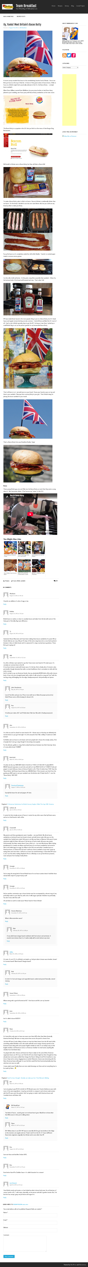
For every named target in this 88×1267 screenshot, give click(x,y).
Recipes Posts (21, 16)
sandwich (23, 581)
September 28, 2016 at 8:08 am (18, 1013)
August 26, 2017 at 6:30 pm (17, 1149)
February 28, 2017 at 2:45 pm (18, 973)
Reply (4, 604)
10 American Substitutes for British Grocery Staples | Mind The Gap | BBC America (30, 804)
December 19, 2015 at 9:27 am (19, 913)
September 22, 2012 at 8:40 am (18, 727)
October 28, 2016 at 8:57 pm (17, 1031)
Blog (72, 6)
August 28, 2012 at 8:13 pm (16, 633)
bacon (14, 581)
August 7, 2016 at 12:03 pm (18, 787)
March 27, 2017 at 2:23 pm (18, 1125)
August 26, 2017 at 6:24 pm (18, 707)
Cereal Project (80, 6)
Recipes (60, 6)
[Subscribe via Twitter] (69, 57)
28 (56, 581)
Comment (6, 1235)
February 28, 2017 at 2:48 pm (20, 930)
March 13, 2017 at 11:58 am (16, 1083)
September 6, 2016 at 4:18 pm (17, 995)
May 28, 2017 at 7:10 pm (17, 689)
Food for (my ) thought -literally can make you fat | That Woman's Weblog (28, 1078)
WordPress (73, 1265)
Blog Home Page (8, 16)
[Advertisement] (69, 100)
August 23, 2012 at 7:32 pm (16, 613)
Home (53, 6)
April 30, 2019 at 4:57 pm (16, 1185)
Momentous (82, 1265)
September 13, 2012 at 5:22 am (18, 657)
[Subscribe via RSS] (64, 57)
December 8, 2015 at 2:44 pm (17, 868)
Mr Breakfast (23, 28)
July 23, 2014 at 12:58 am (16, 830)
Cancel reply (25, 1204)
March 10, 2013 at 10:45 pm (16, 759)
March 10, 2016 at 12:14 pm (16, 954)
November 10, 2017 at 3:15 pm (17, 1167)
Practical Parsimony (17, 785)
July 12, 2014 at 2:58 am (15, 810)
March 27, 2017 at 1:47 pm (17, 1107)
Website (5, 1227)
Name (5, 1212)
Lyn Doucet (13, 1183)
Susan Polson (17, 1204)
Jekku (11, 952)
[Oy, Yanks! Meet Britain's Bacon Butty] (27, 77)
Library (67, 6)
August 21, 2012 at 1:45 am (16, 595)
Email (5, 1220)
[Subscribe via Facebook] (73, 57)
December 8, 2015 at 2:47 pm (17, 888)
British (18, 581)
